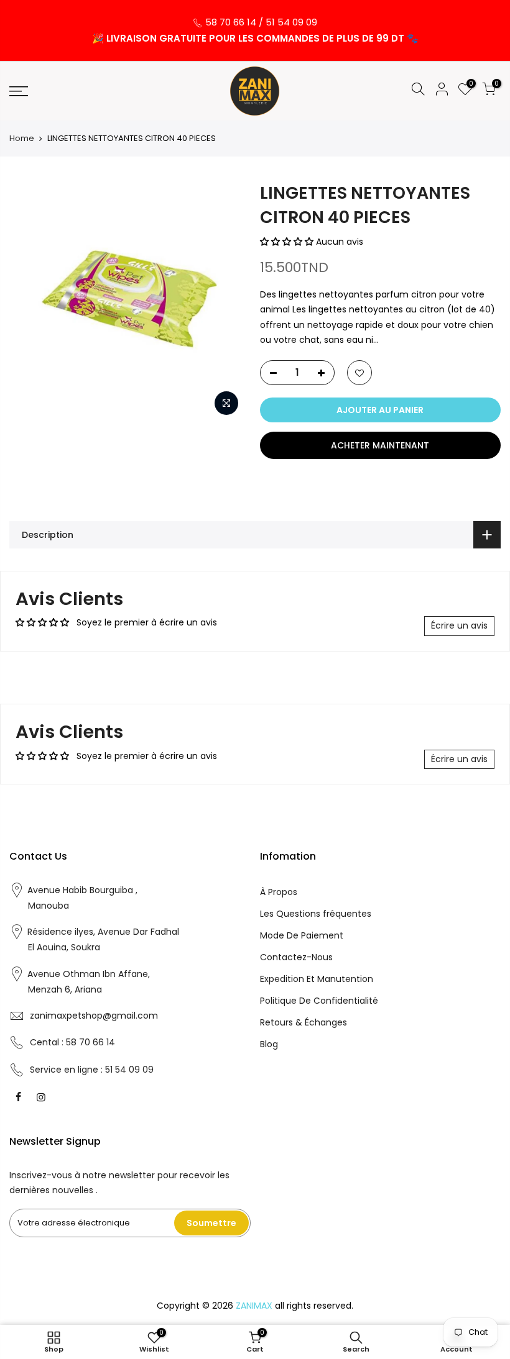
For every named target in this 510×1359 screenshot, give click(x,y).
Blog (269, 1044)
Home (21, 138)
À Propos (278, 892)
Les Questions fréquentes (315, 913)
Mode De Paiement (301, 935)
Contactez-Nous (296, 957)
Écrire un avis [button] (459, 625)
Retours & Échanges (303, 1022)
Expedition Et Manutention (316, 979)
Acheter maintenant (380, 445)
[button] (288, 241)
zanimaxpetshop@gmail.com (94, 1015)
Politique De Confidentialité (319, 1000)
